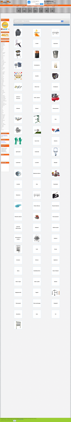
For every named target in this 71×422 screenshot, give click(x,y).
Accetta (42, 4)
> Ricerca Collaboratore (4, 135)
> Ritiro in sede (3, 141)
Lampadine (5, 80)
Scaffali (5, 107)
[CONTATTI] (46, 7)
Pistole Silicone (5, 95)
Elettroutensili (5, 68)
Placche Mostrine (5, 96)
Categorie (23, 6)
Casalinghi (41, 6)
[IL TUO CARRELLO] (30, 7)
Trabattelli (5, 125)
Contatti (53, 6)
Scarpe (5, 109)
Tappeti (5, 121)
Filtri (5, 70)
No (37, 4)
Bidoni (5, 51)
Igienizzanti (5, 78)
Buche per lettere (5, 52)
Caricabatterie (5, 53)
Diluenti (5, 66)
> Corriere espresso (3, 142)
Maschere (5, 84)
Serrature (5, 110)
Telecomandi (5, 123)
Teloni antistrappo (5, 124)
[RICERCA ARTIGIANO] (35, 7)
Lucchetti (5, 82)
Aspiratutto (5, 48)
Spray (5, 113)
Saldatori (5, 106)
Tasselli (5, 122)
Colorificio (35, 6)
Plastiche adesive (5, 97)
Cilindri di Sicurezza (5, 62)
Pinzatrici (5, 93)
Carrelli (5, 54)
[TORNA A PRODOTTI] (24, 7)
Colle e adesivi (5, 63)
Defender (5, 65)
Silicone (5, 111)
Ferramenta (29, 6)
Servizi (47, 6)
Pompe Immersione (5, 98)
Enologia (5, 69)
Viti (5, 128)
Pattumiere (5, 91)
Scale (5, 108)
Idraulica (5, 77)
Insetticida (5, 79)
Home (18, 6)
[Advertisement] (35, 16)
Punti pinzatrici (5, 99)
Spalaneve (5, 112)
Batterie (5, 50)
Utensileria (5, 126)
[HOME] (18, 7)
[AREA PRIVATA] (52, 7)
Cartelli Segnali (5, 55)
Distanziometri (5, 67)
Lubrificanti (5, 81)
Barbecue (5, 49)
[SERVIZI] (41, 7)
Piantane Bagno (5, 92)
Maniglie (5, 83)
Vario (5, 127)
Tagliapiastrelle (5, 120)
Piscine (5, 94)
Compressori (5, 64)
